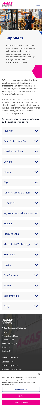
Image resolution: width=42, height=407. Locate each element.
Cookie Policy (7, 361)
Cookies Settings (21, 389)
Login (4, 332)
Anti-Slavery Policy (10, 365)
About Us (6, 347)
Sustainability (8, 339)
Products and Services (11, 336)
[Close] (39, 374)
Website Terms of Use (11, 369)
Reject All (21, 396)
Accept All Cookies (21, 402)
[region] (21, 389)
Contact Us (7, 351)
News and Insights (10, 343)
